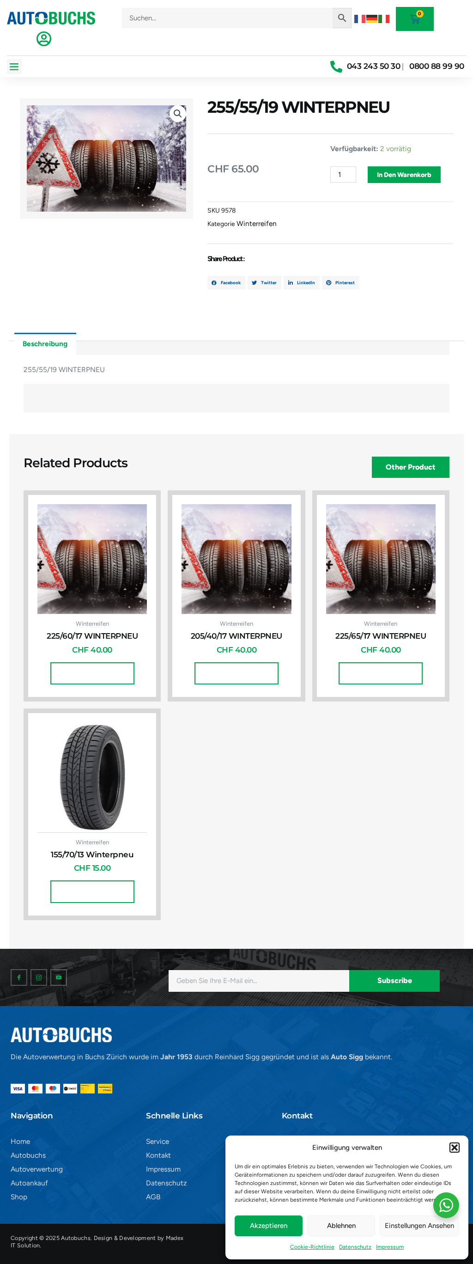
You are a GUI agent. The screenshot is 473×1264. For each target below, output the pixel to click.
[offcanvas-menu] (44, 39)
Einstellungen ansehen (419, 1225)
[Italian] (384, 17)
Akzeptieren (268, 1225)
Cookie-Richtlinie (312, 1247)
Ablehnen (341, 1225)
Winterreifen (256, 223)
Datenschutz (355, 1247)
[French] (360, 17)
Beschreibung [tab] (45, 343)
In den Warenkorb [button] (92, 673)
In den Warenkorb (404, 175)
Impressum (390, 1247)
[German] (372, 17)
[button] (454, 1147)
